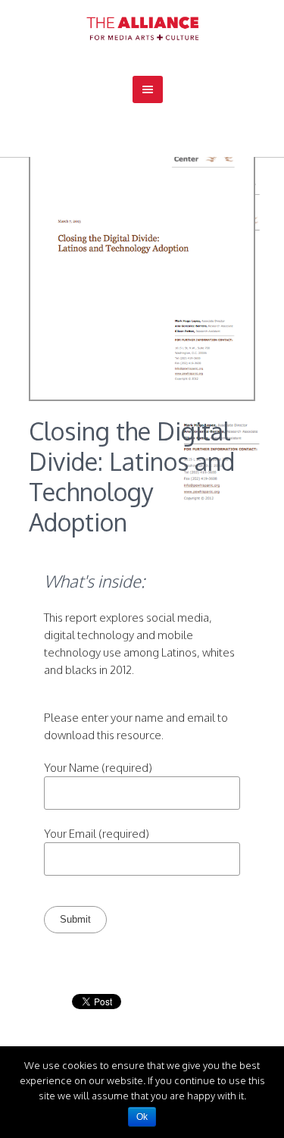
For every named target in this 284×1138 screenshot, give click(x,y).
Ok (142, 1116)
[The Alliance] (142, 28)
